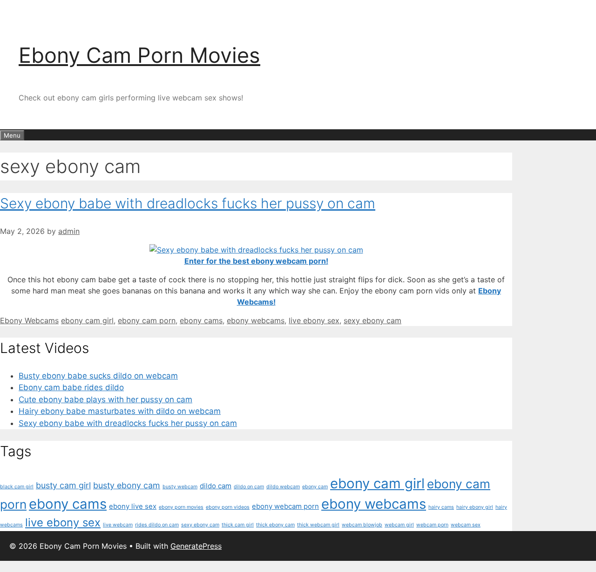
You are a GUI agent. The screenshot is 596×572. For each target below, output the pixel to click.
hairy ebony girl (474, 507)
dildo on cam (249, 487)
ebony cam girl (87, 320)
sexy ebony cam (372, 320)
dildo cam (215, 485)
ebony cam (315, 487)
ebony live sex (132, 506)
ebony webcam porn (285, 506)
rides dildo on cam (157, 525)
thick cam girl (238, 525)
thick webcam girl (318, 525)
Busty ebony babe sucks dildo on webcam (98, 375)
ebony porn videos (228, 507)
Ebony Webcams (29, 320)
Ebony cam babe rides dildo (71, 387)
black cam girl (17, 487)
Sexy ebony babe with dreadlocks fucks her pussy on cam (187, 203)
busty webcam (180, 487)
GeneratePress (196, 546)
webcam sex (466, 525)
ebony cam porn (147, 320)
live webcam (118, 525)
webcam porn (432, 525)
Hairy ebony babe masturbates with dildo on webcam (120, 411)
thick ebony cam (275, 525)
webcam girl (399, 525)
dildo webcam (283, 487)
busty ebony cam (126, 485)
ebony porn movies (181, 507)
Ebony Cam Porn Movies (139, 55)
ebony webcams (255, 320)
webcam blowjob (362, 525)
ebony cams (201, 320)
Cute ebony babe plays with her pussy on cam (105, 399)
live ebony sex (314, 320)
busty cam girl (63, 485)
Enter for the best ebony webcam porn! (256, 261)
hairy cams (441, 507)
